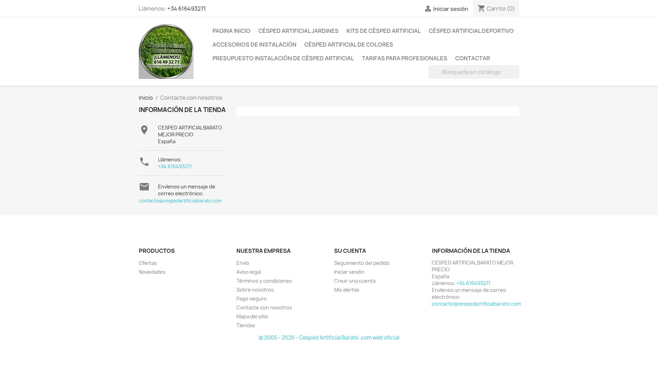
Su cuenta (350, 251)
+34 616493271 (186, 8)
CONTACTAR (472, 58)
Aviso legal (248, 272)
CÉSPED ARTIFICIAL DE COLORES (348, 44)
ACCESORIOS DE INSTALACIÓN (254, 44)
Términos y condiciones (264, 281)
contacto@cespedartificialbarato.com (180, 201)
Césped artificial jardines (298, 31)
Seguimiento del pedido (362, 263)
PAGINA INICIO (231, 31)
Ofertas (148, 263)
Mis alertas (347, 289)
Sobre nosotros (255, 289)
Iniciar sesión (349, 272)
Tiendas (245, 325)
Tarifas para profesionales (404, 58)
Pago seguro (251, 298)
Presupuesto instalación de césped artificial (283, 58)
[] (516, 76)
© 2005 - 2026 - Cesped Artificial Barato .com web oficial (329, 337)
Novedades (152, 272)
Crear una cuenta (355, 281)
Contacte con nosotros (264, 307)
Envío (242, 263)
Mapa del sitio (252, 316)
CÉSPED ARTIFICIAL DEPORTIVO (471, 31)
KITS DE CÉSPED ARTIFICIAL (383, 31)
